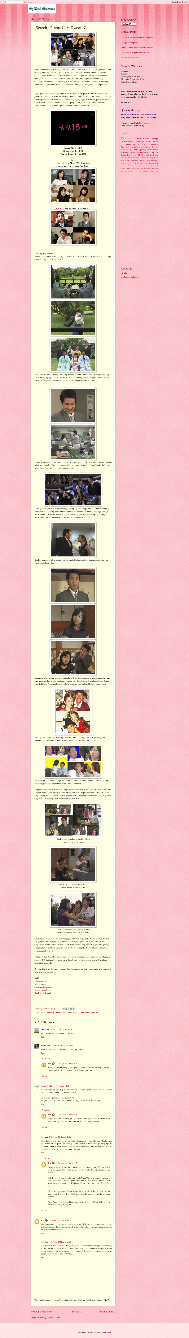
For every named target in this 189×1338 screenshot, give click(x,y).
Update (141, 166)
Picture (155, 141)
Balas (43, 1037)
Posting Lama (107, 1311)
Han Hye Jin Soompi (42, 993)
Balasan (47, 1058)
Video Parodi (153, 171)
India (122, 171)
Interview (130, 155)
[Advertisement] (139, 220)
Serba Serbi (134, 171)
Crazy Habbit (153, 158)
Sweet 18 (95, 1012)
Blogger (108, 1332)
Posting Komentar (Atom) (50, 1317)
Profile (142, 152)
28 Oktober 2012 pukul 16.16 (61, 1029)
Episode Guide (135, 152)
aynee (43, 1085)
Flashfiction (154, 168)
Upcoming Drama (145, 149)
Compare (155, 160)
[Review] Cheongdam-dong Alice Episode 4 (138, 37)
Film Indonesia (145, 168)
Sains (150, 163)
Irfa (49, 1063)
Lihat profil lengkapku (129, 276)
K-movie (129, 147)
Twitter (136, 166)
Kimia (134, 163)
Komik (135, 149)
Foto (143, 147)
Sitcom (155, 149)
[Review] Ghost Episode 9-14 (132, 57)
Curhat (42, 1012)
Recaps (155, 138)
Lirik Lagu (154, 152)
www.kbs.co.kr (40, 984)
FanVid (133, 168)
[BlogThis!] (65, 1008)
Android (153, 166)
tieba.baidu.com (40, 981)
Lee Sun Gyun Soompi (43, 990)
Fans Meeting (125, 160)
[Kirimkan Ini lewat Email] (63, 1008)
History (123, 163)
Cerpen (128, 168)
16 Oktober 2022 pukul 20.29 (60, 1241)
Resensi (123, 155)
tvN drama (147, 166)
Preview (88, 1012)
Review (146, 138)
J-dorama (141, 144)
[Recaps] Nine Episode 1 (130, 42)
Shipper (142, 160)
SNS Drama (135, 160)
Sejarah (127, 171)
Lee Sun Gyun (62, 208)
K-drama (69, 1012)
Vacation (145, 171)
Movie (129, 158)
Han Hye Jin (62, 163)
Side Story (130, 166)
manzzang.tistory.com (43, 987)
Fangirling (150, 144)
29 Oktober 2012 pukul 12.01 (57, 1085)
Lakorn (147, 152)
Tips (140, 171)
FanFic (148, 141)
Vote (122, 174)
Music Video (126, 149)
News (130, 141)
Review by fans (151, 147)
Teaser (134, 144)
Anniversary (125, 152)
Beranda (76, 1311)
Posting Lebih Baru (41, 1311)
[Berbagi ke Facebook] (71, 1008)
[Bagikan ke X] (68, 1008)
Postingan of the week (140, 158)
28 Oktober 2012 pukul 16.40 (62, 1045)
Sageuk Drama (142, 163)
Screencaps (139, 141)
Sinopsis (137, 138)
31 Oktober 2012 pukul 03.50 (66, 1114)
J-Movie (129, 163)
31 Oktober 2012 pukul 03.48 (59, 1220)
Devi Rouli (45, 1045)
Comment (149, 160)
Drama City (50, 1012)
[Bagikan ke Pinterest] (73, 1008)
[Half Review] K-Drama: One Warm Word (137, 47)
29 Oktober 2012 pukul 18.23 (60, 1137)
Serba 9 (137, 147)
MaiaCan (45, 1029)
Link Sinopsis (126, 144)
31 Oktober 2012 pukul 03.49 (66, 1063)
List (136, 155)
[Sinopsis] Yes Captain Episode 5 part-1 (136, 52)
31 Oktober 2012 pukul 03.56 (66, 1163)
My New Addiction (145, 155)
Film (137, 168)
